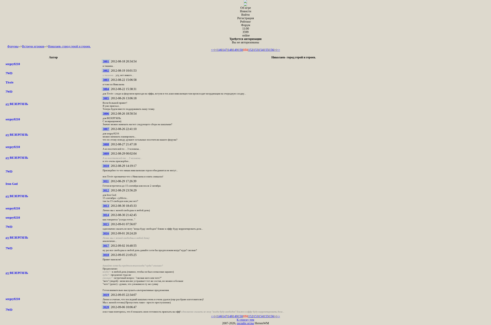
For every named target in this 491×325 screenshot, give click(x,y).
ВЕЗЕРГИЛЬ (19, 104)
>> (278, 49)
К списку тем (245, 319)
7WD (9, 73)
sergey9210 (13, 64)
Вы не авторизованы (245, 40)
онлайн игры (245, 323)
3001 (106, 61)
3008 (106, 144)
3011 (106, 181)
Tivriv (10, 82)
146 (219, 49)
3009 (106, 153)
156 (271, 49)
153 (256, 49)
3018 (106, 254)
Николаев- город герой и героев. (69, 46)
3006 (106, 113)
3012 (106, 190)
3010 (106, 165)
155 (266, 49)
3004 (106, 89)
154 (261, 49)
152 (250, 49)
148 (230, 49)
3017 (106, 245)
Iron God (12, 183)
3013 (106, 205)
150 (240, 49)
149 (235, 49)
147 (224, 49)
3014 (106, 215)
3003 (106, 79)
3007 (106, 129)
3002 (106, 70)
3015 (106, 224)
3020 (106, 307)
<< (212, 49)
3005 (106, 98)
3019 (106, 294)
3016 (106, 233)
